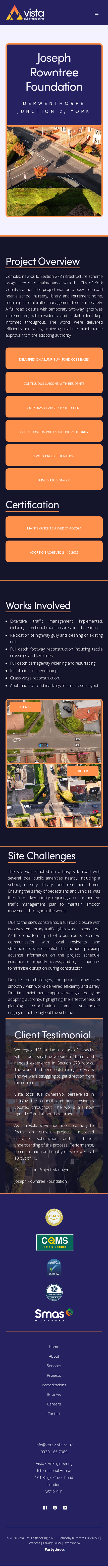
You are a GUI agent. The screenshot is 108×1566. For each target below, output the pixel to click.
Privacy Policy (52, 1543)
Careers (54, 1403)
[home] (25, 11)
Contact (54, 1413)
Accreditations (54, 1384)
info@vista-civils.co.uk (54, 1444)
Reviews (54, 1394)
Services (54, 1365)
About (54, 1356)
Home (54, 1346)
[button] (96, 13)
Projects (54, 1375)
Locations (34, 1543)
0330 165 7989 (54, 1451)
